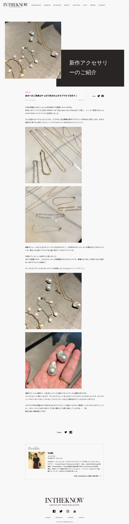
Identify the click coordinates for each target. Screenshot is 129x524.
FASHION (47, 5)
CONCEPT (101, 5)
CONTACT (81, 518)
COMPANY (70, 518)
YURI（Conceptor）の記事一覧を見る (86, 476)
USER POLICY (59, 518)
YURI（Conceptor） (30, 100)
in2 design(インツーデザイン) (72, 268)
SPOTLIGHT (57, 5)
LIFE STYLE (76, 5)
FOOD (85, 5)
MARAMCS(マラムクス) (73, 122)
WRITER (92, 5)
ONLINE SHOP (36, 5)
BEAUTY (67, 5)
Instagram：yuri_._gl (55, 458)
